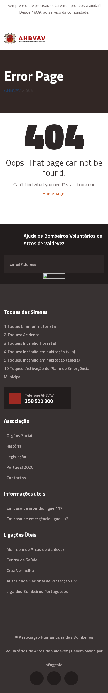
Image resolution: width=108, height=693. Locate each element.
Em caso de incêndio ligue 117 (34, 508)
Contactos (16, 477)
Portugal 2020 (20, 467)
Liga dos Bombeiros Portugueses (37, 591)
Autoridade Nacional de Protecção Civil (43, 581)
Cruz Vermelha (20, 570)
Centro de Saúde (22, 560)
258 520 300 (39, 401)
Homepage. (54, 193)
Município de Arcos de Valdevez (35, 549)
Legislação (16, 456)
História (14, 446)
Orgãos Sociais (20, 435)
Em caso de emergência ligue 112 (37, 519)
